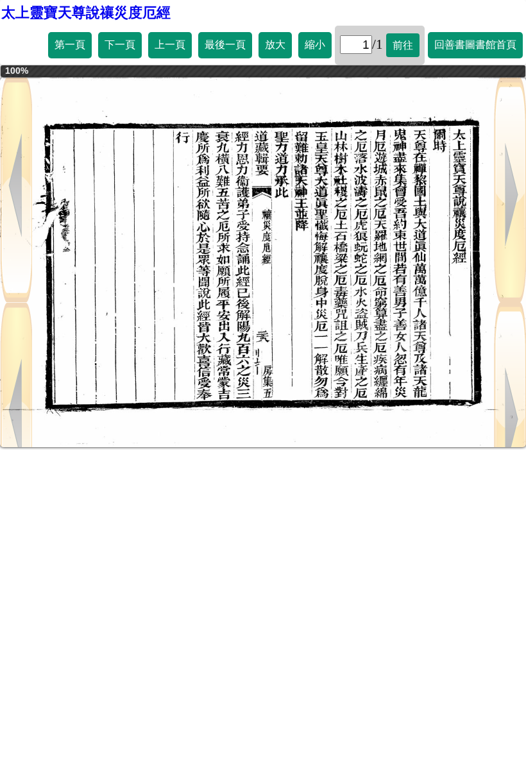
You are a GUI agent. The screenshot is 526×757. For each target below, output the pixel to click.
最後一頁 (225, 44)
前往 (403, 45)
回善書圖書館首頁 (475, 44)
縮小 (315, 44)
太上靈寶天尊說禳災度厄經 (86, 12)
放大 (275, 44)
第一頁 (70, 44)
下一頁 (120, 44)
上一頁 (170, 44)
